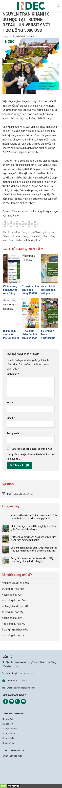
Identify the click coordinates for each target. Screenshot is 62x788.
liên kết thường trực (30, 240)
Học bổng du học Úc (13, 635)
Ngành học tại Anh (12, 594)
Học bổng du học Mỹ (13, 623)
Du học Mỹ (7, 723)
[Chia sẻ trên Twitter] (17, 224)
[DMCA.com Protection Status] (10, 786)
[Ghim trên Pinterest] (29, 224)
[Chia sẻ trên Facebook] (11, 224)
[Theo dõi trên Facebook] (5, 701)
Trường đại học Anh (13, 588)
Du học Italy (8, 738)
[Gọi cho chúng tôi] (17, 701)
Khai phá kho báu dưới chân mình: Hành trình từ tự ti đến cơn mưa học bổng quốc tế (34, 517)
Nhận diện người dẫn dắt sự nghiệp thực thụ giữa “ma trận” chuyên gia (33, 528)
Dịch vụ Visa (8, 743)
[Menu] (4, 6)
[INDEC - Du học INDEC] (31, 5)
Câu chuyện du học (44, 232)
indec (32, 36)
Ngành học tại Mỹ (12, 617)
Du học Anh (8, 719)
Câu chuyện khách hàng (15, 236)
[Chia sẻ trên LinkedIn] (35, 224)
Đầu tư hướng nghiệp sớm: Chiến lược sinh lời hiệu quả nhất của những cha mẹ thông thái (34, 549)
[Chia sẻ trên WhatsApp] (5, 224)
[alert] (30, 494)
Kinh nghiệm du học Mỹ (15, 606)
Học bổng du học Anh (14, 600)
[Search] (58, 6)
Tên (10, 402)
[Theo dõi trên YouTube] (23, 701)
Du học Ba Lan (9, 733)
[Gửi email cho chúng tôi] (11, 701)
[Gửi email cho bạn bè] (23, 224)
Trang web (13, 433)
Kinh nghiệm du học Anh (15, 583)
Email (11, 418)
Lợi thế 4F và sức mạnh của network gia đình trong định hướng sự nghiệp (33, 538)
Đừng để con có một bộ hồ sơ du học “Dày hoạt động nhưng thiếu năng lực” (32, 560)
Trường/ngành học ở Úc (15, 629)
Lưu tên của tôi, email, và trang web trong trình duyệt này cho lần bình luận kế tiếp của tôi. (30, 454)
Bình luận (13, 374)
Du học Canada (9, 728)
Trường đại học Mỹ (12, 612)
